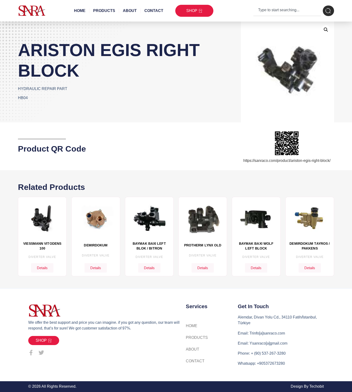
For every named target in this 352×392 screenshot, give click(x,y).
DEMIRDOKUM (96, 245)
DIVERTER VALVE (42, 257)
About (130, 11)
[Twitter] (41, 352)
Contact (153, 11)
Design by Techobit (307, 386)
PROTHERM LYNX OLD (202, 245)
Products (104, 11)
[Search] (328, 11)
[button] (326, 29)
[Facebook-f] (31, 352)
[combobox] (287, 11)
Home (79, 11)
